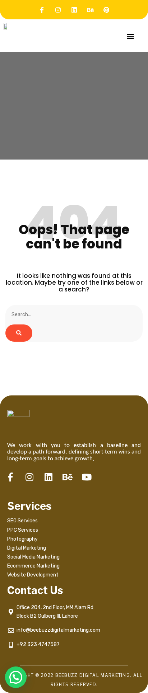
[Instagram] (58, 10)
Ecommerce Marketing (33, 566)
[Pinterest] (106, 10)
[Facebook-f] (42, 10)
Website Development (33, 575)
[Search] (18, 333)
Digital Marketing (26, 548)
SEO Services (22, 521)
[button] (130, 36)
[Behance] (90, 10)
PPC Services (22, 530)
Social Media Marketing (34, 557)
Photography (22, 539)
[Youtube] (87, 477)
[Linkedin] (74, 10)
